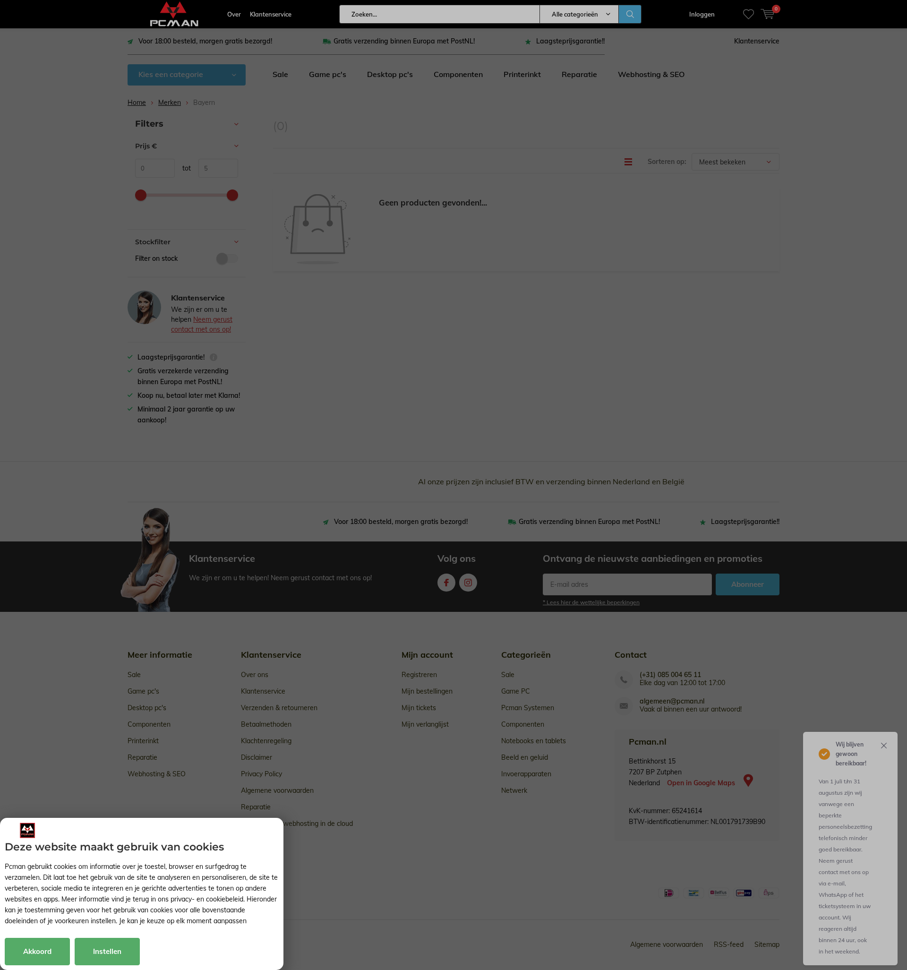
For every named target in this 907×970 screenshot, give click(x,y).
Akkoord (37, 951)
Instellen (107, 951)
